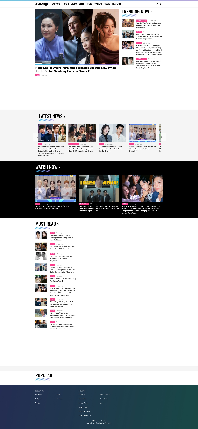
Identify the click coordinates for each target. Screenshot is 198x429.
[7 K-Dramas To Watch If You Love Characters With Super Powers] (41, 247)
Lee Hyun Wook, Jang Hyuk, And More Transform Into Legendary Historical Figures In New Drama (80, 148)
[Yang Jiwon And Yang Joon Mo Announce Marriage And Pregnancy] (41, 256)
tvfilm (52, 310)
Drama (139, 31)
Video (74, 4)
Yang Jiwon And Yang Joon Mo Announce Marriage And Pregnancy (61, 258)
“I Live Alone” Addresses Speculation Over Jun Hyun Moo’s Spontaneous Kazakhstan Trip (62, 315)
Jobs (101, 403)
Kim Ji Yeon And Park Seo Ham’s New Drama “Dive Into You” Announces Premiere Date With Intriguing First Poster (148, 64)
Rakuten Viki (103, 423)
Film (37, 75)
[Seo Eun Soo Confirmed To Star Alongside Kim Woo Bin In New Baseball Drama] (112, 133)
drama (52, 244)
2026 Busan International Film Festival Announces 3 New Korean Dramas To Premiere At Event (62, 326)
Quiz (66, 4)
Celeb (81, 4)
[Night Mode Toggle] (160, 4)
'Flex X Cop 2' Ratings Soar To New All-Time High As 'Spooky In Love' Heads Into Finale (63, 304)
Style (89, 4)
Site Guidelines (105, 395)
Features (116, 4)
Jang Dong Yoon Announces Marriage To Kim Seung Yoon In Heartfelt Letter (61, 237)
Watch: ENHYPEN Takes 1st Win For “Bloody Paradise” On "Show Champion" (142, 148)
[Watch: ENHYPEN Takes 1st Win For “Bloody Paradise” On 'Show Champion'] (55, 188)
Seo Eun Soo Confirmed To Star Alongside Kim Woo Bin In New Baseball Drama (110, 148)
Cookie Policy (83, 407)
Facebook (38, 395)
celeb (52, 232)
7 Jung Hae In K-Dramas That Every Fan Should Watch (63, 280)
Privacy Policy (83, 403)
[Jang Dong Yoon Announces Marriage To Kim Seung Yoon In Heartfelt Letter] (41, 235)
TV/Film (139, 43)
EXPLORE (56, 4)
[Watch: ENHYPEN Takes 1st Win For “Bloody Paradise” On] (142, 133)
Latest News (50, 116)
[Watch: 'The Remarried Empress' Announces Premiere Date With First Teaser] (128, 23)
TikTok (59, 395)
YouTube (60, 399)
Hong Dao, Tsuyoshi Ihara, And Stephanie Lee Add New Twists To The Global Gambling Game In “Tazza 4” (75, 69)
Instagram (38, 399)
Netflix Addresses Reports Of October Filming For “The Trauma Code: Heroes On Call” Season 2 (62, 269)
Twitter (37, 403)
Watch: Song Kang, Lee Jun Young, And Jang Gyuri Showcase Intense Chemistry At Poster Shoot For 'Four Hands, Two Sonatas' (62, 291)
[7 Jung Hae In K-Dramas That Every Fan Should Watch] (41, 279)
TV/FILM (98, 4)
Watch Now (46, 167)
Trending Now (135, 11)
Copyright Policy (84, 411)
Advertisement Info (85, 415)
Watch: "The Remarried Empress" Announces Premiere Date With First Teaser (148, 25)
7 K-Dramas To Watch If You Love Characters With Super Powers (62, 248)
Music (107, 4)
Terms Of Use (83, 399)
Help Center (104, 399)
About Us (82, 395)
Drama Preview (141, 20)
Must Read (45, 223)
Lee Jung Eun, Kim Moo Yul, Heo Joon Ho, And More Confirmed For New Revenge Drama (149, 36)
